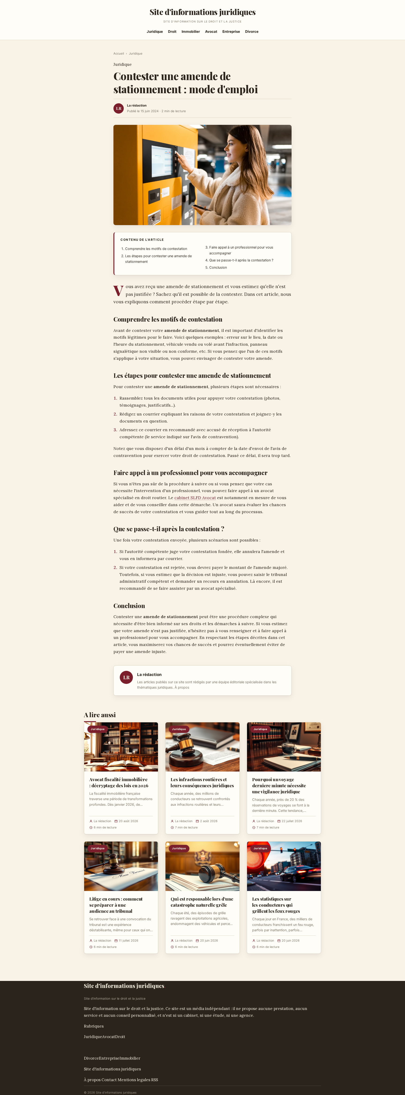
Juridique (155, 31)
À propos (182, 687)
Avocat (211, 31)
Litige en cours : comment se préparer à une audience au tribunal (115, 905)
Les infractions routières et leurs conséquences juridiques (202, 782)
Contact (109, 1079)
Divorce (252, 31)
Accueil (118, 53)
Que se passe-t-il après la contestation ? (241, 260)
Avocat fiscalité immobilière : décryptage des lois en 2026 (118, 782)
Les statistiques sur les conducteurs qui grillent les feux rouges (276, 905)
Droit (172, 31)
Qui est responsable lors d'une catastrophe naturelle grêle (202, 902)
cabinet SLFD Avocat (195, 497)
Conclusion (218, 267)
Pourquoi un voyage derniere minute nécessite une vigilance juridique (279, 785)
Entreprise (231, 31)
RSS (154, 1079)
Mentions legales (134, 1079)
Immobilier (191, 31)
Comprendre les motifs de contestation (156, 249)
